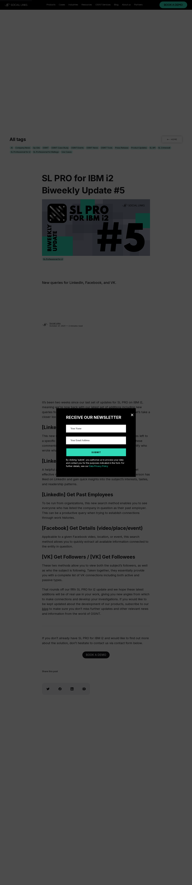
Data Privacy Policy (98, 466)
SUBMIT (96, 452)
